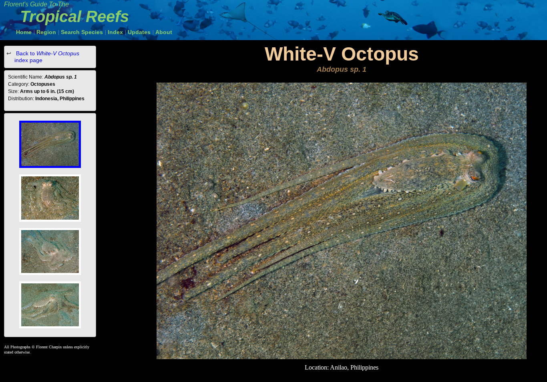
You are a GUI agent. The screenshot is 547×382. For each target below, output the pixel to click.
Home (24, 32)
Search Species (82, 32)
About (163, 32)
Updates (139, 32)
